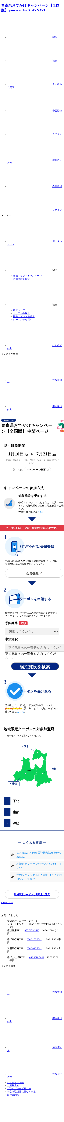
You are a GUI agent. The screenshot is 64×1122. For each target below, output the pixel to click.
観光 (54, 60)
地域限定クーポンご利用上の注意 (32, 894)
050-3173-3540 (32, 930)
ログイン (57, 134)
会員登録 (57, 110)
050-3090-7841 (34, 948)
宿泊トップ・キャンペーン (27, 275)
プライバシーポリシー (19, 1088)
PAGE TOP (7, 902)
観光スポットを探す (24, 316)
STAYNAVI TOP (15, 1082)
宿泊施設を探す (21, 279)
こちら (41, 512)
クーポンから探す (22, 319)
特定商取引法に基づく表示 (21, 1091)
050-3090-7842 (36, 957)
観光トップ (19, 310)
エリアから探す (21, 313)
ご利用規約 (13, 1085)
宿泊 (54, 37)
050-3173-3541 (34, 939)
